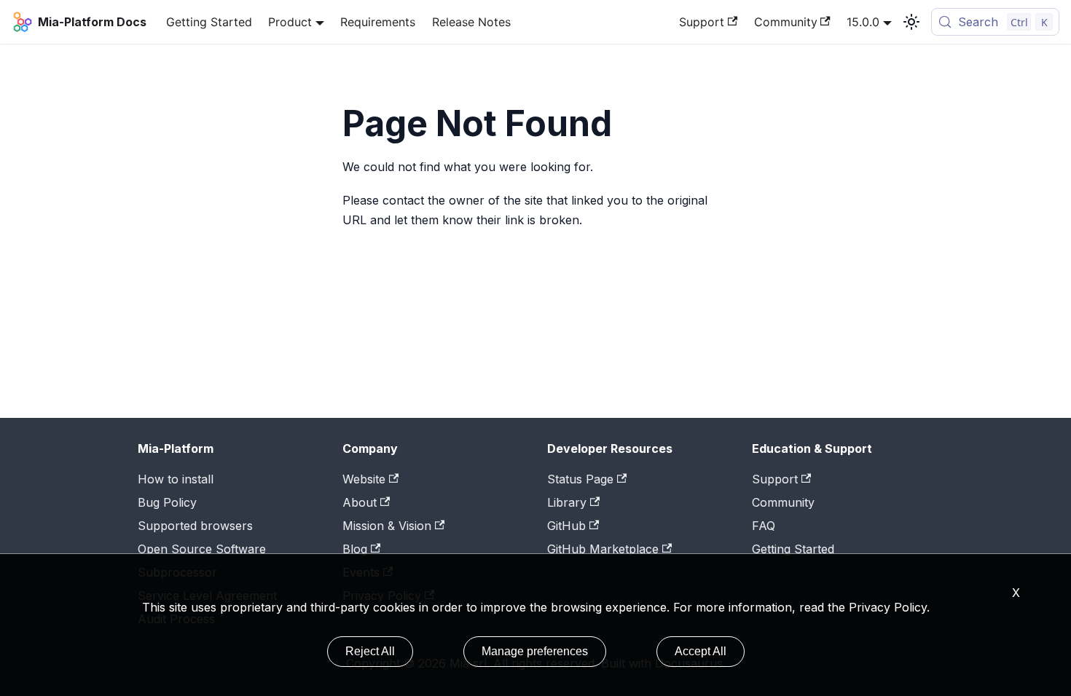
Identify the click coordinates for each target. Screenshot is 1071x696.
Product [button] (290, 22)
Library (566, 502)
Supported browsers (195, 525)
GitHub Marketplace (603, 549)
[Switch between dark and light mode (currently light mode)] (911, 21)
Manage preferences (535, 651)
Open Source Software (202, 549)
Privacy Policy (888, 607)
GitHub (566, 525)
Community (785, 22)
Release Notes (471, 22)
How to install (175, 479)
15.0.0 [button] (863, 22)
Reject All (370, 651)
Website (363, 479)
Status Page (580, 479)
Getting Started (209, 22)
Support (701, 22)
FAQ (763, 525)
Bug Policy (167, 502)
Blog (354, 549)
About (359, 502)
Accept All (700, 651)
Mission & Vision (386, 525)
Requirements (377, 22)
